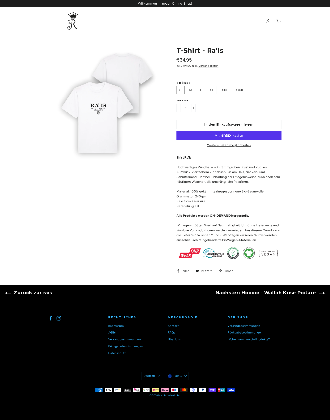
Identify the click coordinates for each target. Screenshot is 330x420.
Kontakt (173, 326)
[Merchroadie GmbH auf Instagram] (59, 318)
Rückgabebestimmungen (125, 346)
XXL (225, 90)
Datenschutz (117, 353)
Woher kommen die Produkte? (249, 339)
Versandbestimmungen (124, 339)
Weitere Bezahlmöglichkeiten (229, 145)
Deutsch (149, 376)
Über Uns (174, 339)
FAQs (171, 332)
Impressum (116, 326)
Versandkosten (208, 65)
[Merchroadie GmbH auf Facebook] (51, 318)
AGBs (112, 332)
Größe (183, 83)
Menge (182, 100)
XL (212, 90)
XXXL (240, 90)
